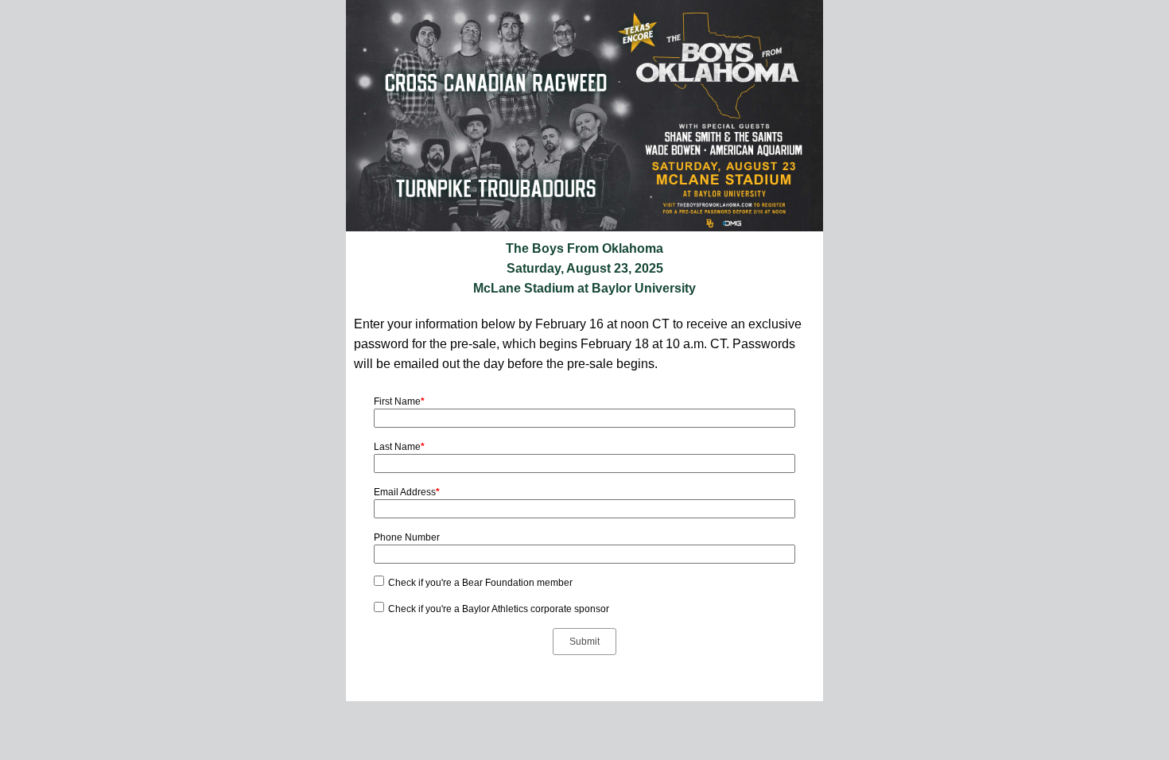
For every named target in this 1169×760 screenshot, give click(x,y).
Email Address (407, 492)
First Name (399, 401)
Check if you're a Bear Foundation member (480, 582)
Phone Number (407, 537)
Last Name (399, 446)
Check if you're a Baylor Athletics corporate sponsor (498, 609)
